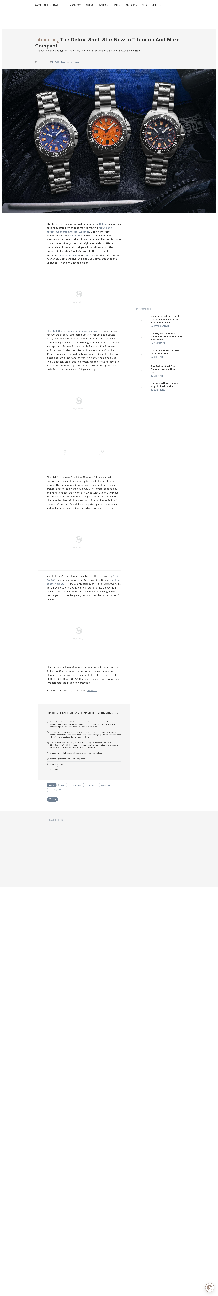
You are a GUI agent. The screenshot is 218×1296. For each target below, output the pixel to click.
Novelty (91, 785)
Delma (103, 224)
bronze (88, 255)
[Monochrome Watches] (46, 5)
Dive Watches (77, 785)
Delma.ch (92, 690)
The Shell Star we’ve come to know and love (72, 331)
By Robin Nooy (58, 62)
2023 (63, 785)
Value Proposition (56, 790)
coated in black (69, 255)
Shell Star (74, 235)
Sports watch (106, 785)
